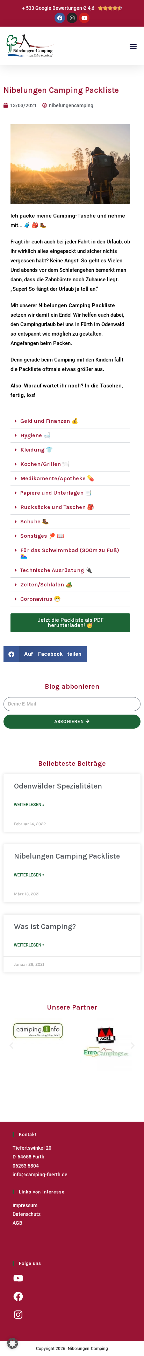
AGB (17, 1223)
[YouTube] (18, 1278)
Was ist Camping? (45, 926)
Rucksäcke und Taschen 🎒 (57, 507)
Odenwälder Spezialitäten (58, 786)
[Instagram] (72, 18)
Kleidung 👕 (36, 449)
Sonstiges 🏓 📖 (42, 535)
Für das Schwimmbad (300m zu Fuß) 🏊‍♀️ (69, 553)
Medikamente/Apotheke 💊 (57, 478)
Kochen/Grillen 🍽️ (44, 464)
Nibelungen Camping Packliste (67, 856)
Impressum (25, 1205)
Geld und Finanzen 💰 (49, 421)
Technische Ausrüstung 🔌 (56, 570)
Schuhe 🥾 (34, 521)
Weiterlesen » (29, 804)
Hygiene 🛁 (35, 435)
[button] (133, 46)
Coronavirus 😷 (40, 599)
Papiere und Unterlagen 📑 (56, 492)
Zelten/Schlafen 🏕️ (46, 584)
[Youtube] (84, 18)
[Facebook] (60, 18)
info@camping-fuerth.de (40, 1174)
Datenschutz (27, 1214)
